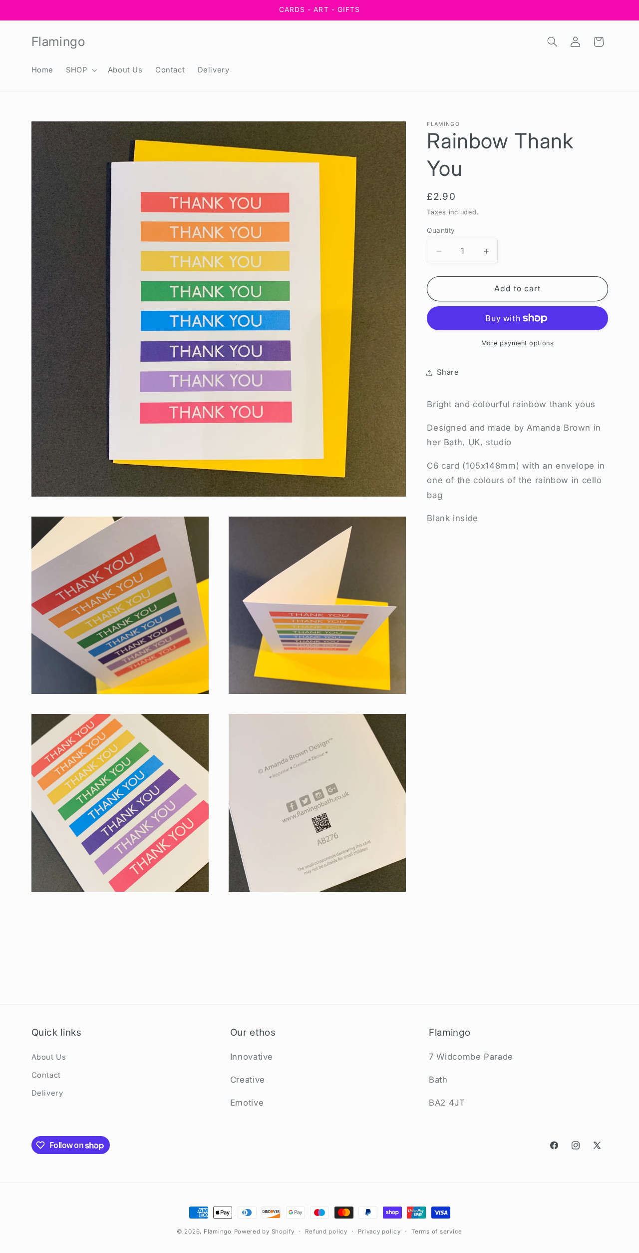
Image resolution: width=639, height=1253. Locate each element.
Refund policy (326, 1231)
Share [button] (448, 372)
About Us (48, 1057)
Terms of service (436, 1231)
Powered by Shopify (264, 1231)
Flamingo (218, 1231)
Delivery (47, 1093)
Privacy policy (379, 1231)
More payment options (517, 343)
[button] (80, 70)
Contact (46, 1075)
